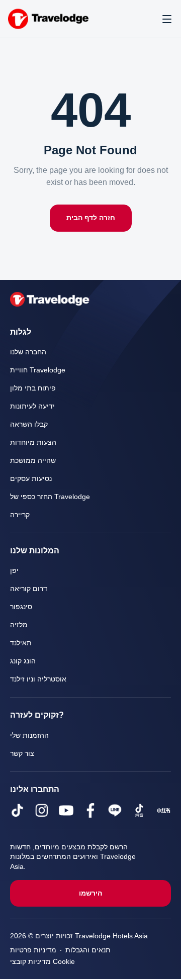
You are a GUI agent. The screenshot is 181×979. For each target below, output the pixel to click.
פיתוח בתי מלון (33, 388)
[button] (167, 19)
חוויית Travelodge (38, 370)
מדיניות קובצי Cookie (42, 961)
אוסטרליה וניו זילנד (38, 679)
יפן (14, 570)
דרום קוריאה (28, 589)
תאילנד (21, 643)
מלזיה (19, 625)
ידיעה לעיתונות (32, 406)
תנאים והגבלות (88, 950)
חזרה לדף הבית (90, 218)
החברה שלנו (28, 352)
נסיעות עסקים (31, 478)
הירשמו (90, 893)
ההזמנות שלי (29, 735)
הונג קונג (23, 661)
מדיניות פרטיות (33, 950)
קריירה (20, 515)
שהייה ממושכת (33, 460)
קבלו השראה (29, 424)
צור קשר (22, 753)
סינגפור (21, 607)
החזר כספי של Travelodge (50, 497)
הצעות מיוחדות (33, 442)
